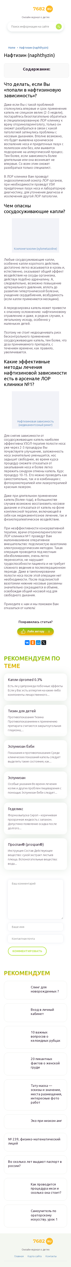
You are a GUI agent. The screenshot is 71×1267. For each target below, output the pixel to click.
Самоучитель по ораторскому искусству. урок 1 (44, 1215)
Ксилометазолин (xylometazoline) (35, 248)
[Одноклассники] (32, 642)
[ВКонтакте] (27, 642)
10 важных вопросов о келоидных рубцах (45, 1036)
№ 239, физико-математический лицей (34, 1141)
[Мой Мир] (38, 642)
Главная (19, 1256)
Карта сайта (35, 1256)
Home (11, 47)
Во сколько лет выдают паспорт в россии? (35, 1164)
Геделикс (15, 809)
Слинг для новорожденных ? (45, 989)
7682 (42, 9)
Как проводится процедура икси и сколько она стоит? (46, 1188)
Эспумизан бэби (21, 746)
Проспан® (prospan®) (26, 844)
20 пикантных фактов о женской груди (45, 1063)
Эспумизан (16, 778)
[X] (43, 642)
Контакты (51, 1256)
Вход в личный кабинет (42, 1012)
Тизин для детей (22, 711)
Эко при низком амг (46, 1120)
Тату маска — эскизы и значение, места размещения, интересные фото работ (46, 1094)
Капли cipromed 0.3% (25, 680)
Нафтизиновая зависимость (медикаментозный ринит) (35, 423)
